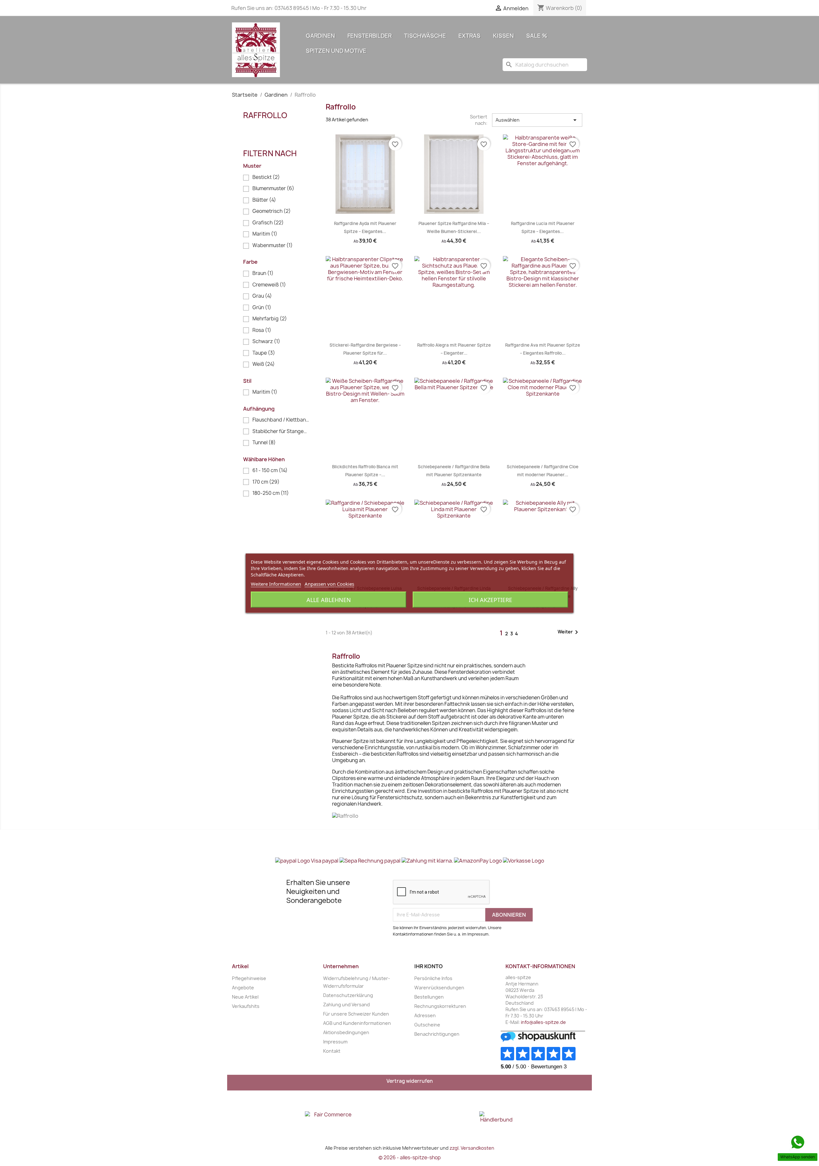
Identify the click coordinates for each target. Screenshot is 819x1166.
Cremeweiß (269, 284)
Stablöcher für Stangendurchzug (280, 431)
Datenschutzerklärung (348, 995)
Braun (263, 273)
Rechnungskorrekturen (440, 1006)
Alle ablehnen (328, 599)
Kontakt (331, 1051)
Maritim (264, 233)
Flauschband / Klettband (280, 419)
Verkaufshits (245, 1006)
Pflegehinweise (249, 978)
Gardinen (320, 36)
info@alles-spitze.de (543, 1022)
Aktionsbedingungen (346, 1032)
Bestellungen (429, 997)
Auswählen (537, 120)
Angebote (243, 988)
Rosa (261, 330)
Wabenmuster (272, 245)
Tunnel (264, 442)
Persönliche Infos (433, 978)
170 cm (266, 481)
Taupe (263, 353)
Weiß (263, 364)
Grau (262, 296)
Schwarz (266, 341)
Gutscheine (427, 1025)
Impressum (335, 1042)
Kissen (503, 36)
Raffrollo (265, 115)
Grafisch (268, 222)
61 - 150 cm (270, 470)
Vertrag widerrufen (409, 1081)
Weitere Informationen (276, 583)
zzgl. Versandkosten (471, 1148)
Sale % (536, 36)
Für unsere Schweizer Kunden (356, 1014)
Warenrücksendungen (439, 988)
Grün (261, 307)
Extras (469, 36)
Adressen (425, 1015)
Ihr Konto (428, 966)
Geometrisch (271, 211)
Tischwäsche (425, 36)
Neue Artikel (245, 997)
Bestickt (266, 177)
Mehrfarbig (269, 318)
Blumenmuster (273, 188)
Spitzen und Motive (336, 51)
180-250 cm (270, 493)
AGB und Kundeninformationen (357, 1023)
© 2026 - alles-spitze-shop (409, 1157)
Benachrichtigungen (436, 1034)
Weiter (569, 632)
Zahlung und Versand (346, 1004)
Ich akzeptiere (490, 599)
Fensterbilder (369, 36)
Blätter (264, 200)
